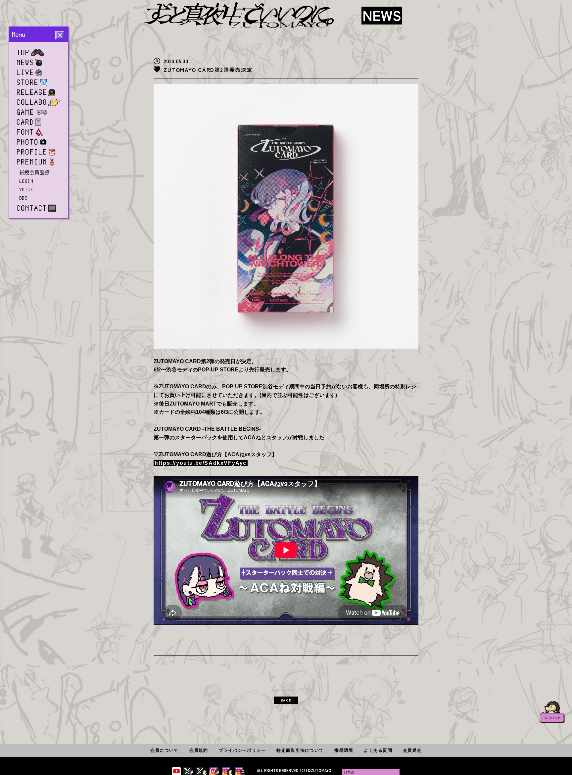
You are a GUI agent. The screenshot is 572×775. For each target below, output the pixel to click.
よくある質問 (378, 750)
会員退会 (412, 750)
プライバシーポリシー (242, 750)
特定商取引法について (300, 750)
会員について (164, 750)
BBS (24, 198)
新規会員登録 (35, 172)
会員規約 (198, 750)
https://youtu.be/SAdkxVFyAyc (201, 463)
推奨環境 (343, 750)
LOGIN (26, 181)
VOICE (26, 189)
